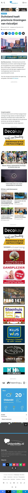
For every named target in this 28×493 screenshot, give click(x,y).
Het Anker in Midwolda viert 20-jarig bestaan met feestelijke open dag (7, 202)
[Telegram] (19, 33)
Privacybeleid (21, 477)
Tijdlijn (5, 477)
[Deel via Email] (23, 33)
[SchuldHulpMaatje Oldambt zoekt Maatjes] (21, 210)
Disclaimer (13, 479)
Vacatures (18, 479)
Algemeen (4, 13)
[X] (6, 33)
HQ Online (22, 474)
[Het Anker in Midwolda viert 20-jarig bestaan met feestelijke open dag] (7, 196)
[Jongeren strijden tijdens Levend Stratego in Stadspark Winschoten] (7, 210)
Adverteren (9, 477)
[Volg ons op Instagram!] (26, 424)
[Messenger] (13, 33)
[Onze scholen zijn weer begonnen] (21, 196)
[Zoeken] (2, 3)
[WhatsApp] (16, 33)
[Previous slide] (2, 382)
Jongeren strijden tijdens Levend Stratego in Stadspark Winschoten (7, 217)
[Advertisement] (14, 97)
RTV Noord (15, 78)
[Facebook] (2, 33)
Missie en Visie (6, 479)
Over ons (15, 477)
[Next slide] (25, 382)
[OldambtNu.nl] (14, 2)
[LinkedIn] (9, 33)
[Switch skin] (4, 3)
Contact (23, 479)
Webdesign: (17, 474)
